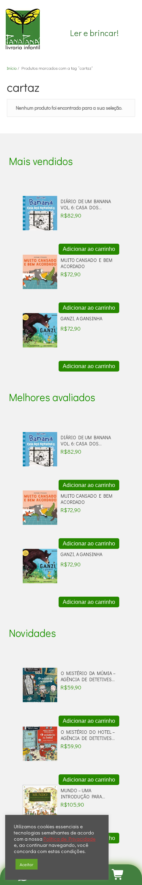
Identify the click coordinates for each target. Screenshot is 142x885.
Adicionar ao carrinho (89, 249)
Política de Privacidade (69, 839)
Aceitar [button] (26, 864)
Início (12, 68)
